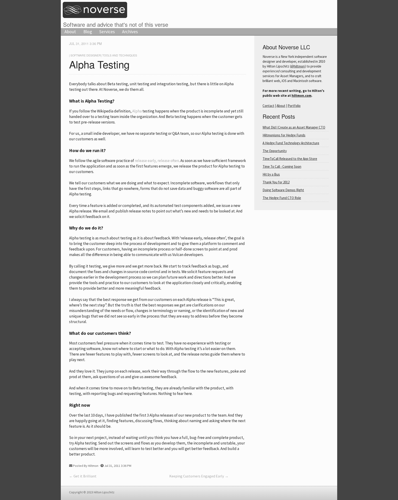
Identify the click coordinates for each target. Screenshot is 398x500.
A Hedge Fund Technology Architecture (291, 143)
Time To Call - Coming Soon (282, 166)
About (70, 31)
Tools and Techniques (119, 55)
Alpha (137, 111)
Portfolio (294, 105)
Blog (87, 31)
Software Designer (85, 55)
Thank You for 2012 (276, 182)
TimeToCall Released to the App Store (290, 158)
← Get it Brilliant (83, 476)
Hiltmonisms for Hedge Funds (284, 135)
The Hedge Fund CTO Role (282, 198)
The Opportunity (275, 151)
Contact (268, 105)
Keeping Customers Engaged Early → (198, 476)
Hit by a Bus (271, 174)
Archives (130, 31)
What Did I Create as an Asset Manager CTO (294, 127)
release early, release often (157, 160)
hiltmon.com (301, 95)
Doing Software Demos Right (283, 190)
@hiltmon (298, 66)
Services (107, 31)
